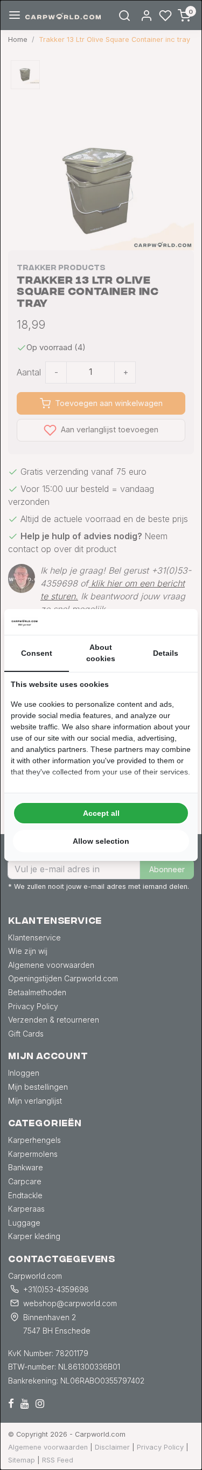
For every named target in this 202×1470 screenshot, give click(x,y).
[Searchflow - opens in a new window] (177, 621)
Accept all (101, 813)
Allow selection (101, 841)
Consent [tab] (36, 653)
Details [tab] (165, 653)
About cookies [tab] (100, 653)
